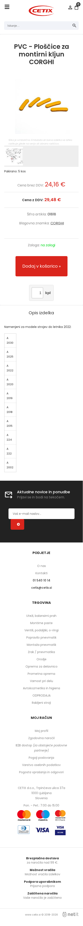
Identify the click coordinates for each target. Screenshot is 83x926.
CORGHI (57, 223)
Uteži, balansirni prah (41, 616)
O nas (41, 566)
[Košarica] (76, 7)
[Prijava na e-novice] (17, 524)
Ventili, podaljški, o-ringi (41, 630)
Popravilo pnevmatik (41, 637)
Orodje (41, 659)
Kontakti (41, 573)
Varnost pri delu (41, 681)
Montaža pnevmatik (41, 645)
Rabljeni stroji (41, 703)
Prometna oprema (41, 674)
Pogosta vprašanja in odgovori (41, 772)
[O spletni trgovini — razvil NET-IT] (70, 914)
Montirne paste (41, 623)
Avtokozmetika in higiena (41, 688)
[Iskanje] (74, 25)
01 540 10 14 (41, 580)
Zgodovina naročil (41, 738)
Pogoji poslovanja (41, 758)
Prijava (70, 7)
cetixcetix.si (41, 588)
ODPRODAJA (41, 695)
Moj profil (41, 731)
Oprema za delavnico (41, 666)
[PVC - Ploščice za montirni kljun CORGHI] (41, 106)
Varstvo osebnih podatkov (41, 765)
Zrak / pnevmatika (41, 652)
